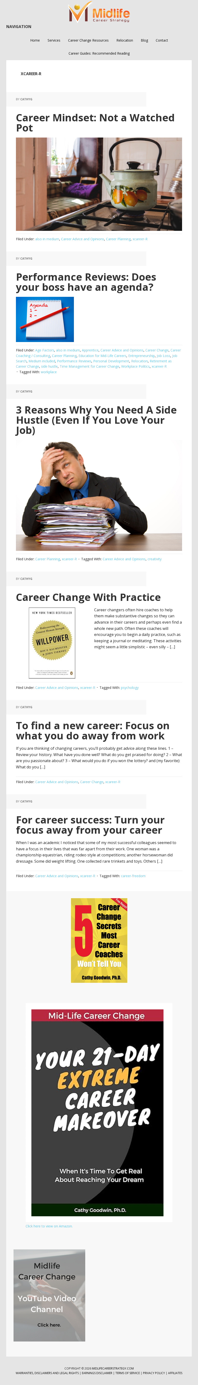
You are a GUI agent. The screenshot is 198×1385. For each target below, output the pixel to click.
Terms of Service (127, 1373)
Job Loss (163, 355)
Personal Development (111, 361)
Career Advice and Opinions (82, 239)
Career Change (157, 350)
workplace (49, 372)
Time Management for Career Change (89, 366)
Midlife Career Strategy (99, 12)
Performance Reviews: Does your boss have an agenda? (86, 282)
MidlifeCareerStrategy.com (113, 1368)
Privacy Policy (154, 1373)
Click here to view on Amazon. (49, 1226)
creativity (155, 559)
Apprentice (90, 350)
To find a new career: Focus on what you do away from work (93, 730)
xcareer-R (140, 239)
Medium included (41, 361)
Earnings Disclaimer (97, 1373)
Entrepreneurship (141, 355)
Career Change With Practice (88, 597)
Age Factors (44, 350)
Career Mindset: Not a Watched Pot (95, 122)
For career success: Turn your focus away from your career (90, 825)
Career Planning (118, 239)
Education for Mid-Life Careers (102, 355)
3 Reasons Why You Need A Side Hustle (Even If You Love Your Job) (96, 420)
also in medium (47, 239)
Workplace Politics (135, 366)
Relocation (139, 361)
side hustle (49, 366)
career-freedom (133, 876)
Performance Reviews (74, 361)
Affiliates (175, 1373)
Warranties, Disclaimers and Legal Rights (47, 1373)
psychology (130, 687)
